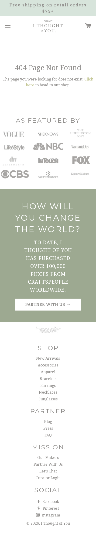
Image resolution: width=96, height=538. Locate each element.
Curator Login (48, 478)
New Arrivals (48, 358)
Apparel (48, 372)
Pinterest (50, 508)
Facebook (50, 501)
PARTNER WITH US (45, 304)
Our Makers (48, 457)
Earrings (48, 385)
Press (48, 428)
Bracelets (48, 379)
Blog (48, 421)
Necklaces (48, 392)
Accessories (48, 365)
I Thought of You (55, 523)
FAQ (48, 435)
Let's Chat (48, 471)
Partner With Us (48, 464)
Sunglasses (48, 399)
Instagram (50, 515)
